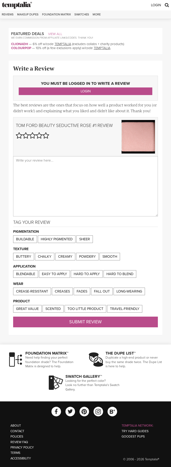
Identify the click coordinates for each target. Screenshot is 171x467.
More (97, 14)
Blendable (25, 274)
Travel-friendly (124, 309)
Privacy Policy (22, 447)
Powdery (87, 256)
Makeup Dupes (28, 14)
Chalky (44, 256)
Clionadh (19, 44)
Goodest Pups (133, 436)
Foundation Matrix (56, 14)
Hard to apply (87, 274)
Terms (15, 453)
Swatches (81, 14)
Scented (53, 309)
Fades (82, 291)
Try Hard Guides (135, 431)
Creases (62, 291)
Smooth (109, 256)
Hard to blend (119, 274)
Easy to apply (54, 274)
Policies (16, 436)
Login (156, 5)
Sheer (84, 239)
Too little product (85, 309)
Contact (17, 431)
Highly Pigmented (57, 239)
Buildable (25, 239)
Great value (27, 309)
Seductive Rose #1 (76, 125)
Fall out (102, 291)
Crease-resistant (32, 291)
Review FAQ (19, 442)
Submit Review (85, 322)
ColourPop (21, 48)
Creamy (65, 256)
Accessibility (20, 458)
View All (55, 34)
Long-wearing (129, 291)
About (15, 426)
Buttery (23, 256)
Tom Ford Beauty (35, 125)
